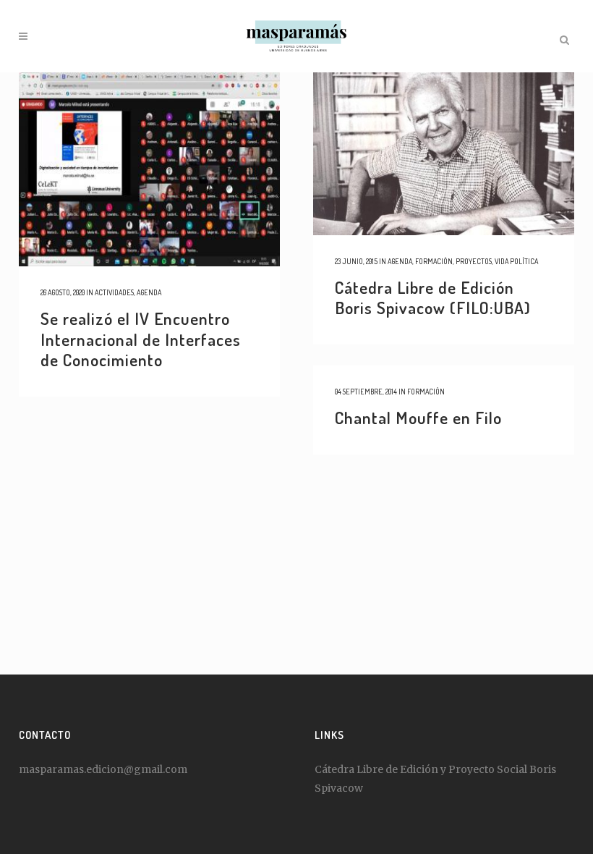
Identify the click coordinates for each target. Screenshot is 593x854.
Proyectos (474, 261)
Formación (434, 261)
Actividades (114, 292)
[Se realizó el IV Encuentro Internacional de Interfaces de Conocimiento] (149, 169)
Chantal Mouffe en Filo (418, 417)
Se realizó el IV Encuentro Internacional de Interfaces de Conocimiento (140, 339)
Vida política (516, 261)
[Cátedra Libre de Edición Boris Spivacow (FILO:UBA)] (443, 153)
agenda (149, 292)
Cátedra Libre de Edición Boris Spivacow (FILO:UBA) (433, 297)
